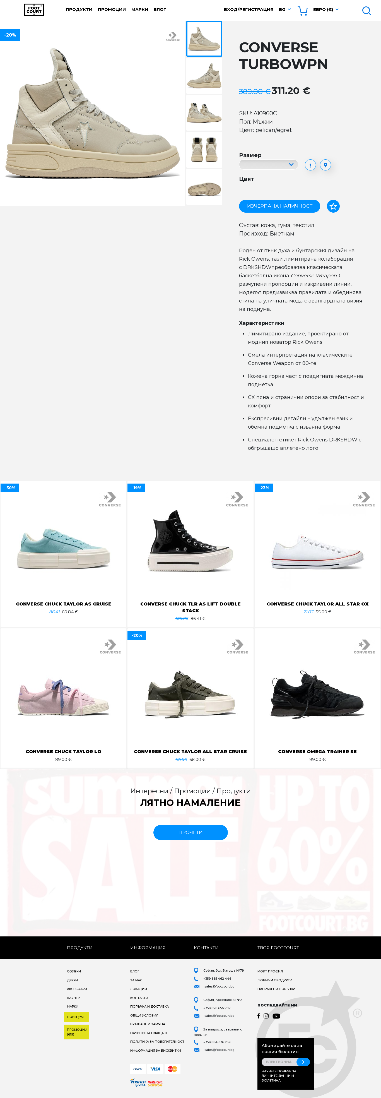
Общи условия (144, 1015)
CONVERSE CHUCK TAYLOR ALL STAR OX (317, 604)
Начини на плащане (149, 1033)
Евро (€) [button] (323, 9)
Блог (160, 9)
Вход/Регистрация (248, 9)
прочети (191, 832)
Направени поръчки (276, 989)
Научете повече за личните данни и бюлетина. (279, 1075)
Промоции (112, 9)
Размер (250, 155)
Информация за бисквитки (155, 1051)
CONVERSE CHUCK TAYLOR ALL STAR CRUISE (190, 751)
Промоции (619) (77, 1032)
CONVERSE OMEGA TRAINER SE (317, 751)
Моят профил (270, 971)
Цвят (246, 179)
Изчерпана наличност (279, 206)
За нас (136, 980)
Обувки (74, 971)
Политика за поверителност (157, 1042)
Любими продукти (274, 980)
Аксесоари (77, 989)
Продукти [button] (79, 9)
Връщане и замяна (147, 1024)
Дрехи (72, 980)
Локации (138, 989)
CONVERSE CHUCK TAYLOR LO (63, 751)
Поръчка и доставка (149, 1006)
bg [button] (282, 9)
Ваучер (73, 998)
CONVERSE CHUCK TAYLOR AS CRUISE (63, 604)
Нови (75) (75, 1017)
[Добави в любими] (333, 206)
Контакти (139, 998)
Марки (139, 9)
